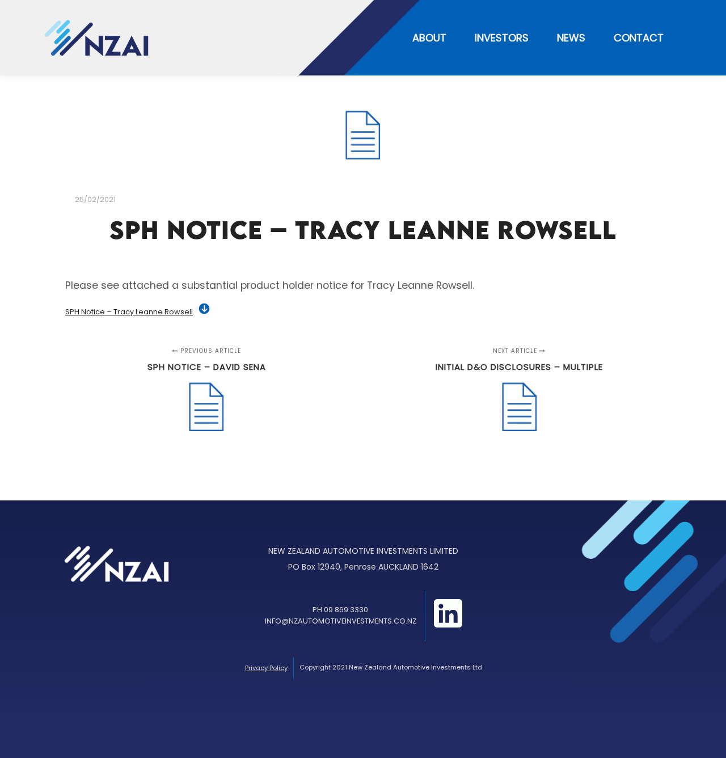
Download (204, 308)
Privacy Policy (266, 667)
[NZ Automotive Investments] (96, 37)
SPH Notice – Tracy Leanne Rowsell (129, 312)
